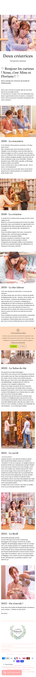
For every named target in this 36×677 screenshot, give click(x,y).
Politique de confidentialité (13, 669)
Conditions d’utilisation (25, 669)
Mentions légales (31, 671)
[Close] (34, 328)
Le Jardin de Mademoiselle (15, 665)
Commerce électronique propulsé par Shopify (11, 667)
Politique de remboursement (28, 667)
